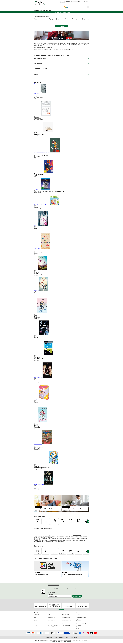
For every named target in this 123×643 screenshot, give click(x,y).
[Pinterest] (87, 633)
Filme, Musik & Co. (38, 521)
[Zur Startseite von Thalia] (38, 2)
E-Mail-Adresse (50, 594)
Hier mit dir (36, 269)
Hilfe (49, 614)
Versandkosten (69, 641)
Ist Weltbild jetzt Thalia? (38, 63)
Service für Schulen (51, 620)
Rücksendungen (50, 619)
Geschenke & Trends (62, 521)
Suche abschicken (62, 2)
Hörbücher (87, 521)
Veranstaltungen (79, 626)
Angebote (87, 551)
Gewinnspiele (54, 551)
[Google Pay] (47, 633)
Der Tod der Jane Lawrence (38, 377)
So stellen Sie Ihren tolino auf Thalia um (47, 503)
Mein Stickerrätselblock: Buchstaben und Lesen (41, 463)
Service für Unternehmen (52, 623)
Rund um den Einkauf (65, 612)
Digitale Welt (78, 625)
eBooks (78, 521)
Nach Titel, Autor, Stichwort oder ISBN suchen (67, 1)
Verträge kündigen (65, 623)
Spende (46, 551)
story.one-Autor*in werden (80, 619)
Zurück (35, 521)
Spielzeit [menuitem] (66, 6)
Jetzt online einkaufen (61, 26)
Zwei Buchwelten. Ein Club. (47, 569)
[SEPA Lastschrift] (40, 633)
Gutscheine (36, 76)
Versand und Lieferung (66, 617)
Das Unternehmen (37, 614)
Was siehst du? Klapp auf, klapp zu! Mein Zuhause (42, 204)
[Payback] (67, 633)
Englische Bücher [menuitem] (40, 6)
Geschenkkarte (78, 620)
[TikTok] (91, 633)
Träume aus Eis (36, 290)
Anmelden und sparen (77, 596)
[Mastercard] (33, 633)
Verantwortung (36, 622)
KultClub (77, 628)
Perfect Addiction (36, 334)
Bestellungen (36, 74)
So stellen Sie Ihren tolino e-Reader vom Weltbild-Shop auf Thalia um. (61, 49)
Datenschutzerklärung (66, 625)
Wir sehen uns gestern (37, 248)
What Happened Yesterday (38, 444)
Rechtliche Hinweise (51, 592)
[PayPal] (60, 633)
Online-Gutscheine (65, 619)
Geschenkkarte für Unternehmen (81, 622)
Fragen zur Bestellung (65, 614)
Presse (35, 617)
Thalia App (78, 614)
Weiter (88, 7)
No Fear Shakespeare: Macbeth (39, 354)
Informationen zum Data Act (67, 626)
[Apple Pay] (53, 633)
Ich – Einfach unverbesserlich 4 (39, 172)
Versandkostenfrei (70, 551)
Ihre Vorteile (78, 612)
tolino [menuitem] (59, 6)
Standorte (35, 620)
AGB (34, 626)
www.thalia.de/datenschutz (59, 541)
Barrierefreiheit (36, 623)
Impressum (36, 625)
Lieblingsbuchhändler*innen (81, 617)
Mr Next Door (36, 225)
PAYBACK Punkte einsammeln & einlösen (75, 569)
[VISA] (28, 633)
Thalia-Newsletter (69, 538)
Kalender (54, 521)
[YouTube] (95, 633)
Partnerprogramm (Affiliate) (81, 623)
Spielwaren (70, 521)
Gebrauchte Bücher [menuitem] (50, 6)
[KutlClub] (74, 633)
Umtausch (78, 551)
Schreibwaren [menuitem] (75, 6)
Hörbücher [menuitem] (62, 6)
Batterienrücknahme (51, 617)
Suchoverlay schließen (77, 1)
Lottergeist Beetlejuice (37, 189)
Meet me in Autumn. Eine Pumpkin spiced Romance (42, 152)
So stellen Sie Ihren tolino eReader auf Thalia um (61, 12)
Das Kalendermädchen (37, 115)
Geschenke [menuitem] (87, 6)
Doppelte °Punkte (38, 551)
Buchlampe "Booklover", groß (38, 131)
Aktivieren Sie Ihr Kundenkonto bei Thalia (75, 503)
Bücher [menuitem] (35, 6)
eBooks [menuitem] (55, 6)
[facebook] (80, 633)
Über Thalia (36, 612)
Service (49, 612)
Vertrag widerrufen (61, 609)
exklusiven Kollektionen (77, 535)
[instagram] (84, 633)
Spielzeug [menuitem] (70, 6)
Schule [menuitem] (45, 6)
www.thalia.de (68, 530)
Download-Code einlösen (66, 620)
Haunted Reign (36, 93)
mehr (34, 83)
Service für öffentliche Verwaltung (54, 625)
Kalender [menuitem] (80, 6)
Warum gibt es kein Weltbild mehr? (40, 58)
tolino (35, 71)
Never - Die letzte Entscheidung (39, 484)
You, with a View (36, 399)
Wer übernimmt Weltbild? (38, 60)
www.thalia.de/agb (49, 541)
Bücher (46, 521)
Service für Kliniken (51, 626)
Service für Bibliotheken (52, 622)
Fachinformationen (37, 619)
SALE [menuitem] (83, 6)
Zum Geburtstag (62, 551)
